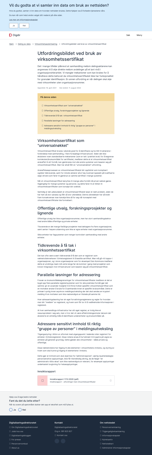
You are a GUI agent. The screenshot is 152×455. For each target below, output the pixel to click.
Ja (14, 25)
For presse (16, 439)
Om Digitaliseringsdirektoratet (24, 427)
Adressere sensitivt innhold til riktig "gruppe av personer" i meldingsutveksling (69, 127)
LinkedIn (63, 441)
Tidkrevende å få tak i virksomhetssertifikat (63, 116)
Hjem (11, 44)
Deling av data (24, 44)
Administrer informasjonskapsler (116, 448)
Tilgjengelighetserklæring (113, 431)
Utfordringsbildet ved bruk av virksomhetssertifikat (83, 44)
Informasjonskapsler (111, 435)
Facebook (57, 441)
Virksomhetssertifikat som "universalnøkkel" (63, 105)
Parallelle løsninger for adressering (59, 121)
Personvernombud (19, 444)
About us (15, 448)
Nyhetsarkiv (107, 439)
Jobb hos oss (17, 431)
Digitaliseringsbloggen (21, 435)
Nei (24, 25)
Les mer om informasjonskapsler (23, 20)
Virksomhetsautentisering (46, 44)
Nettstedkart (108, 444)
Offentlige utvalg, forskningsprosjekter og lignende (66, 111)
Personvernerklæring (111, 427)
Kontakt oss (62, 435)
